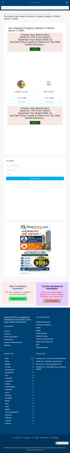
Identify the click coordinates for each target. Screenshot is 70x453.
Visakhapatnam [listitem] (10, 387)
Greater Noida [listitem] (9, 370)
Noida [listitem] (7, 361)
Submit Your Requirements (44, 339)
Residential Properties (43, 322)
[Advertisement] (35, 64)
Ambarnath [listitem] (8, 389)
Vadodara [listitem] (8, 418)
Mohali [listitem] (7, 401)
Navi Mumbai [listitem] (9, 372)
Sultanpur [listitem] (8, 423)
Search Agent (35, 178)
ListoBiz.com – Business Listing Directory (49, 361)
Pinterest (45, 438)
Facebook (16, 438)
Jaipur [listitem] (7, 406)
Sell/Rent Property (42, 336)
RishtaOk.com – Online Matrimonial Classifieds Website (51, 368)
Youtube (36, 438)
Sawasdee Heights (42, 347)
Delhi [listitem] (6, 358)
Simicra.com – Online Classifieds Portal (48, 364)
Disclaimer (7, 345)
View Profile (21, 102)
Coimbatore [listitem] (9, 381)
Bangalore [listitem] (8, 415)
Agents (38, 327)
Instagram (27, 438)
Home (7, 14)
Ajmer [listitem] (7, 392)
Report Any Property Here (44, 342)
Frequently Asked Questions (13, 342)
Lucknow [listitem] (8, 420)
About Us (7, 331)
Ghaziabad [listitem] (8, 378)
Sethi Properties (49, 92)
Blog (37, 344)
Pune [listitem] (6, 375)
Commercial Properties (43, 325)
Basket (38, 330)
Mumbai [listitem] (7, 364)
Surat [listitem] (7, 403)
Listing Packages (41, 333)
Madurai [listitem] (7, 409)
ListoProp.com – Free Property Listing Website (51, 358)
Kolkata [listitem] (7, 384)
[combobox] (35, 170)
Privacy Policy (8, 339)
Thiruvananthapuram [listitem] (11, 412)
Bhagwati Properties (21, 92)
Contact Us (7, 334)
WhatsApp (55, 438)
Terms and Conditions (11, 337)
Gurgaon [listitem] (8, 367)
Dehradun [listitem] (8, 395)
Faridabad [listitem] (8, 398)
